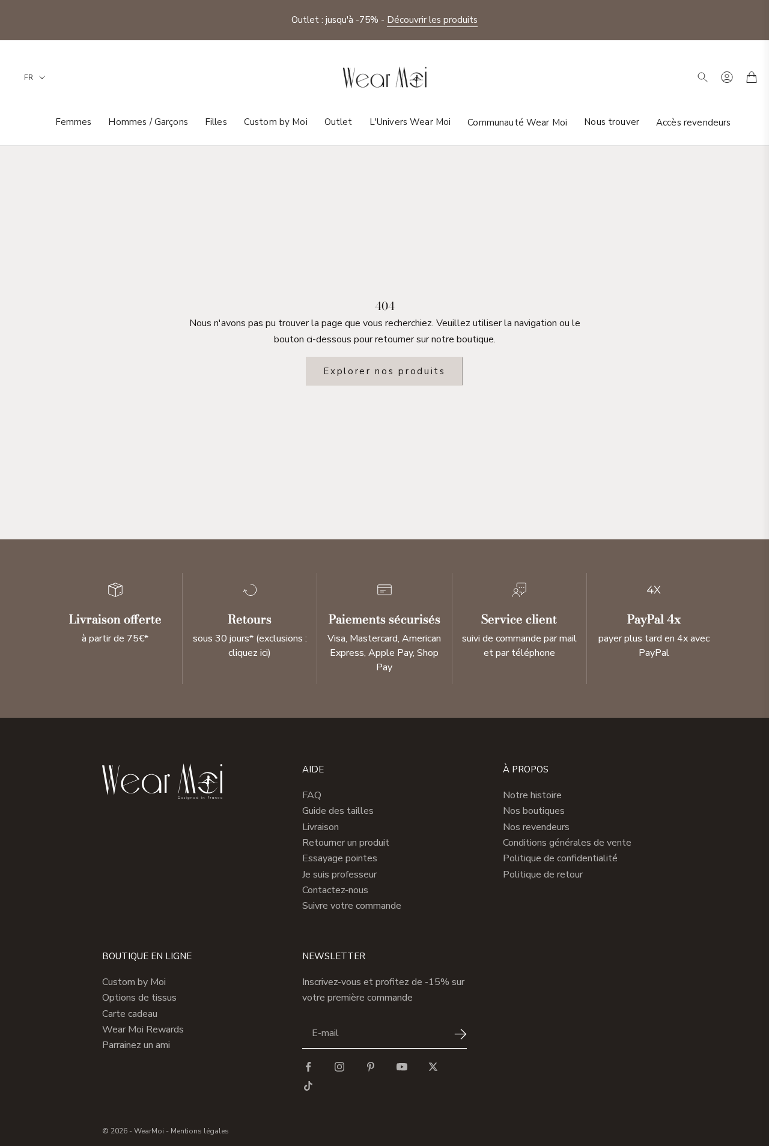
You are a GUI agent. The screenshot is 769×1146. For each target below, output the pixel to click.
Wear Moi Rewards (143, 1029)
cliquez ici (248, 652)
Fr (28, 77)
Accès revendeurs (693, 122)
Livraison (320, 827)
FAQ (311, 795)
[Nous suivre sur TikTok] (308, 1086)
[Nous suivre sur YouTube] (402, 1067)
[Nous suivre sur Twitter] (433, 1067)
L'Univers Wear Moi (410, 122)
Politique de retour (543, 874)
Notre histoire (532, 795)
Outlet (338, 122)
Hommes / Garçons (147, 122)
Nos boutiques (534, 810)
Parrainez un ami (136, 1045)
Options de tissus (139, 997)
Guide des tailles (338, 810)
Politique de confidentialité (560, 858)
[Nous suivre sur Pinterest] (371, 1067)
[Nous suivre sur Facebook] (308, 1067)
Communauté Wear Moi (517, 122)
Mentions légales (200, 1131)
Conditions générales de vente (567, 842)
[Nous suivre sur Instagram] (339, 1067)
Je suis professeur (339, 874)
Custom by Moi (276, 122)
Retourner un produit (345, 842)
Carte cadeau (129, 1013)
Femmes (73, 122)
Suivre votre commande (351, 905)
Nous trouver (611, 122)
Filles (216, 122)
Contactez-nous (335, 890)
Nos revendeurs (536, 827)
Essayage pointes (339, 858)
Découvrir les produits (432, 20)
